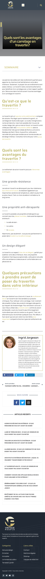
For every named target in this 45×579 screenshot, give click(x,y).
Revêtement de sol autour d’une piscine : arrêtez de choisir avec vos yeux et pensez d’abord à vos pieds (20, 497)
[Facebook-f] (3, 575)
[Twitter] (6, 575)
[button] (23, 5)
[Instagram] (13, 575)
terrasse (11, 230)
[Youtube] (10, 575)
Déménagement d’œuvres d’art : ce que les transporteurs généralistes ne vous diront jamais (21, 486)
